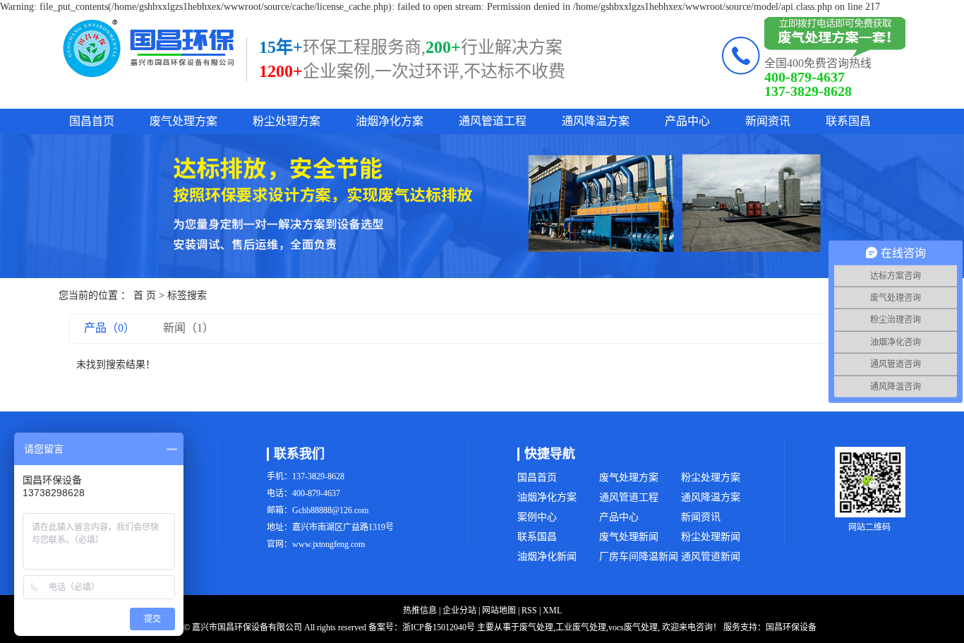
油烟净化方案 (389, 121)
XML (552, 610)
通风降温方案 (595, 121)
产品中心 (687, 121)
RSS (529, 610)
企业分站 (459, 610)
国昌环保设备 (791, 627)
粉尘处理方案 (286, 121)
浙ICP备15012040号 (438, 627)
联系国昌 (848, 121)
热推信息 (420, 610)
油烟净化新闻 (547, 556)
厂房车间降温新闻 (638, 556)
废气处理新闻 (628, 536)
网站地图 (499, 610)
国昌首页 (91, 121)
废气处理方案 (183, 121)
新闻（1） (188, 328)
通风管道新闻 (710, 556)
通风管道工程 (492, 121)
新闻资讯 (767, 121)
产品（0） (109, 328)
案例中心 (537, 517)
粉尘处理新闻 (710, 536)
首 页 (144, 295)
